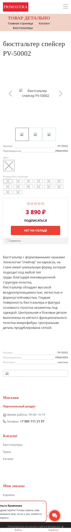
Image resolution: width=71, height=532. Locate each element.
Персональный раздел (19, 406)
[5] (42, 203)
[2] (32, 203)
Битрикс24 (54, 526)
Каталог (8, 459)
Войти (18, 530)
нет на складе (35, 230)
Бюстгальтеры (12, 445)
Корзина (53, 530)
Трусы (7, 452)
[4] (39, 203)
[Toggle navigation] (65, 7)
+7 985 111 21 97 (32, 421)
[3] (35, 203)
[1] (28, 203)
